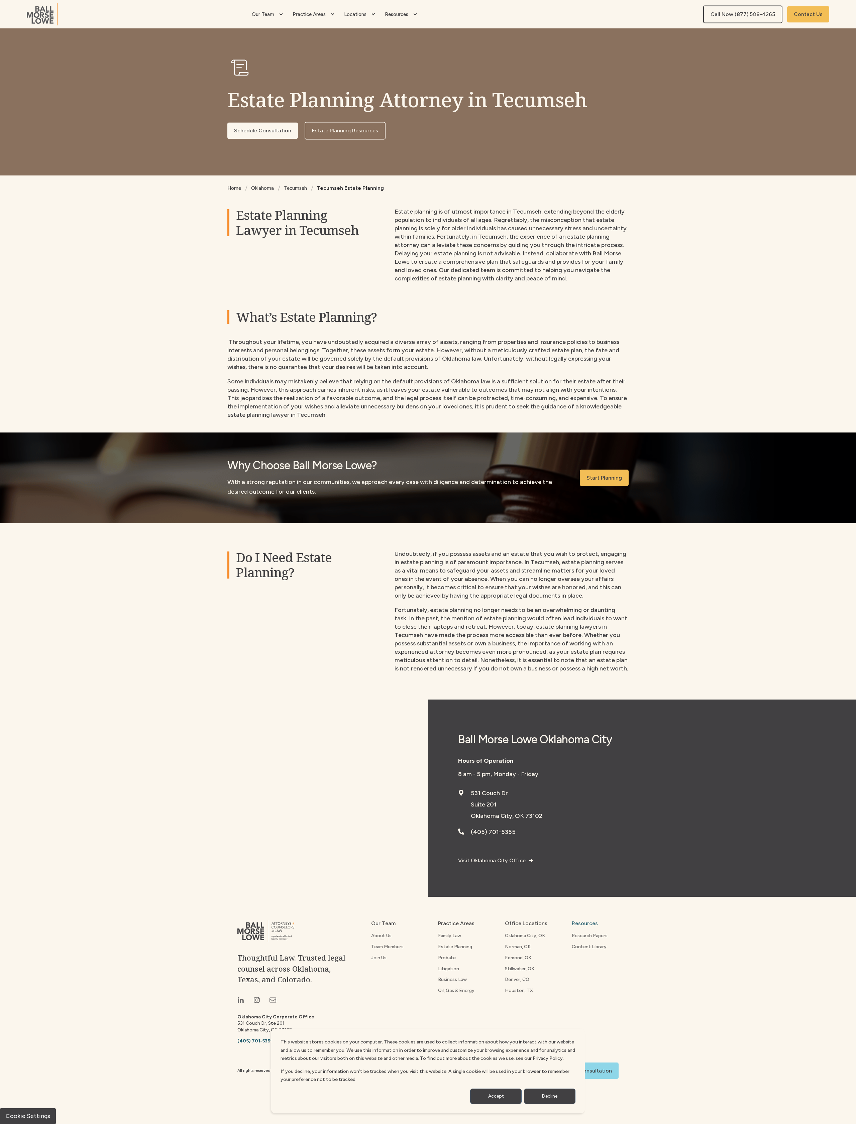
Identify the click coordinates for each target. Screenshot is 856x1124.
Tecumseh (295, 188)
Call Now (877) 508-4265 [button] (743, 14)
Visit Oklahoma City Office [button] (492, 860)
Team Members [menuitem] (387, 947)
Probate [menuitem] (447, 958)
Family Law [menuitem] (449, 936)
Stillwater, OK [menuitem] (519, 969)
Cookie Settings (28, 1116)
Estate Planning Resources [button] (345, 130)
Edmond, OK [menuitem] (518, 958)
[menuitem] (281, 14)
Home (234, 188)
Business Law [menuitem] (452, 979)
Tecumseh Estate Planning (350, 188)
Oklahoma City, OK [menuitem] (525, 936)
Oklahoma (262, 188)
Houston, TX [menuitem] (519, 990)
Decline (549, 1096)
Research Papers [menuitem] (590, 936)
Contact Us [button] (808, 14)
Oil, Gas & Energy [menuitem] (456, 990)
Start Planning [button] (604, 478)
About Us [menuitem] (381, 936)
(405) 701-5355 (493, 832)
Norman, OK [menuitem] (518, 947)
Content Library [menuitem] (589, 947)
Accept (496, 1096)
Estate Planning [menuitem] (455, 947)
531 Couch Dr (489, 793)
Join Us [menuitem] (379, 958)
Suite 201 (484, 804)
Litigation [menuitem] (448, 969)
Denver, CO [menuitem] (517, 979)
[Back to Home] (42, 14)
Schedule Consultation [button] (262, 130)
